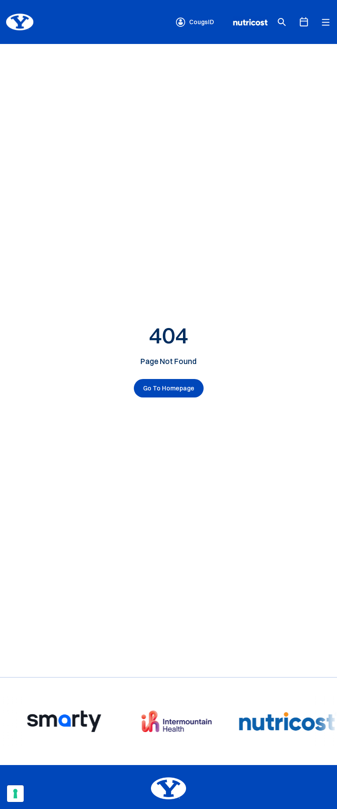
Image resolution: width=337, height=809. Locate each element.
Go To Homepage (168, 388)
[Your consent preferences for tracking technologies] (15, 793)
